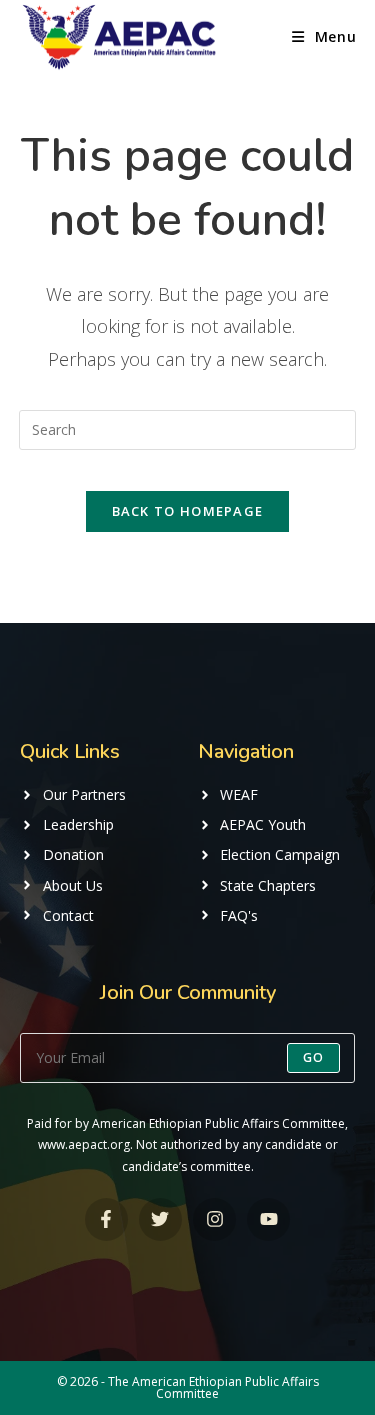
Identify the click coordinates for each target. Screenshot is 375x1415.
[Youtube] (268, 1219)
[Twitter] (160, 1219)
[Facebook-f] (106, 1219)
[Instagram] (214, 1219)
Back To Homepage (188, 511)
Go (313, 1057)
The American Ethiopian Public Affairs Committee (213, 1387)
